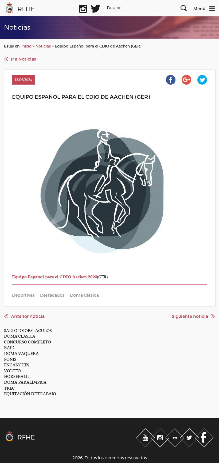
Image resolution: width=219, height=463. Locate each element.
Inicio (26, 46)
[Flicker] (175, 436)
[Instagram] (160, 436)
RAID (9, 347)
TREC (9, 388)
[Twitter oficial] (95, 7)
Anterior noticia (28, 316)
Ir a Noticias (23, 59)
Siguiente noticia (190, 316)
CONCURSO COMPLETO (27, 341)
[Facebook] (204, 436)
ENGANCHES (16, 364)
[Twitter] (190, 436)
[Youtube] (146, 436)
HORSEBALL (16, 376)
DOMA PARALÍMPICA (25, 382)
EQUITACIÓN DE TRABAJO (30, 393)
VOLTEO (12, 370)
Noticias (43, 46)
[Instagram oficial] (83, 7)
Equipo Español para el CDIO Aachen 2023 (54, 276)
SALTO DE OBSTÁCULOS (28, 330)
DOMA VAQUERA (21, 353)
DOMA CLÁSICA (19, 336)
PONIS (10, 359)
